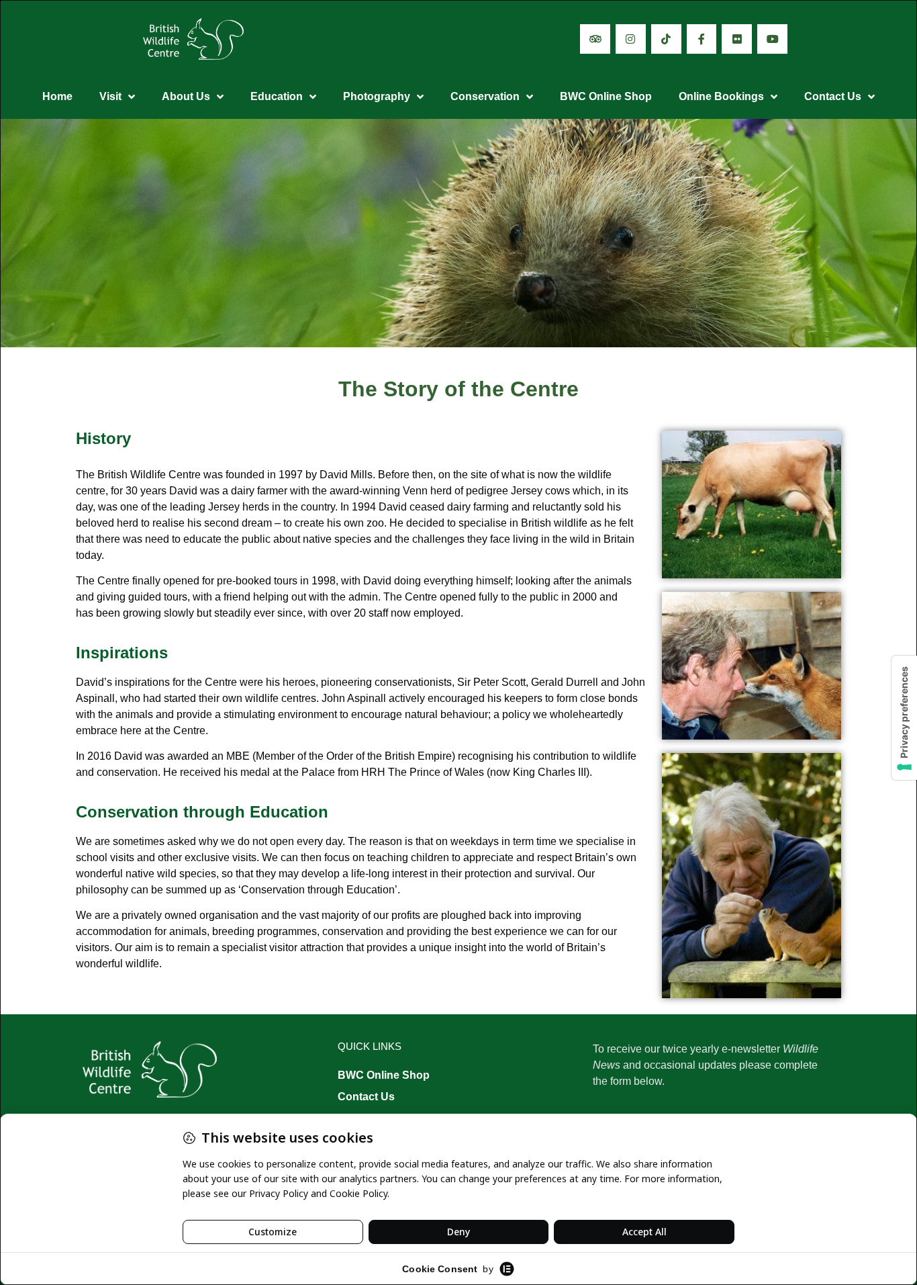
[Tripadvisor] (595, 39)
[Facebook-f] (702, 39)
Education (276, 96)
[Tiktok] (666, 39)
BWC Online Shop (606, 96)
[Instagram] (631, 39)
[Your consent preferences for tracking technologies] (904, 718)
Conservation (485, 96)
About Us (186, 96)
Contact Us (832, 96)
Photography (376, 96)
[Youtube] (772, 39)
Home (57, 96)
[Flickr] (737, 39)
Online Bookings (721, 96)
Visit (110, 96)
